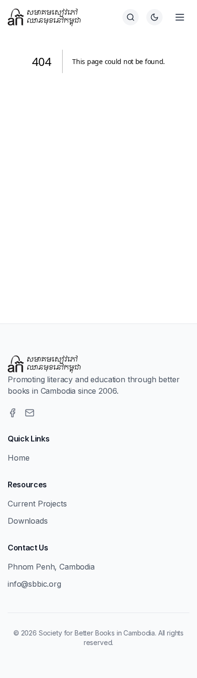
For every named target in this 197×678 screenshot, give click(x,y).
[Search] (130, 17)
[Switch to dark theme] (154, 17)
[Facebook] (12, 413)
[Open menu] (179, 17)
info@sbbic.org (34, 584)
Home (18, 458)
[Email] (29, 413)
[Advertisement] (98, 186)
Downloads (28, 521)
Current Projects (37, 503)
